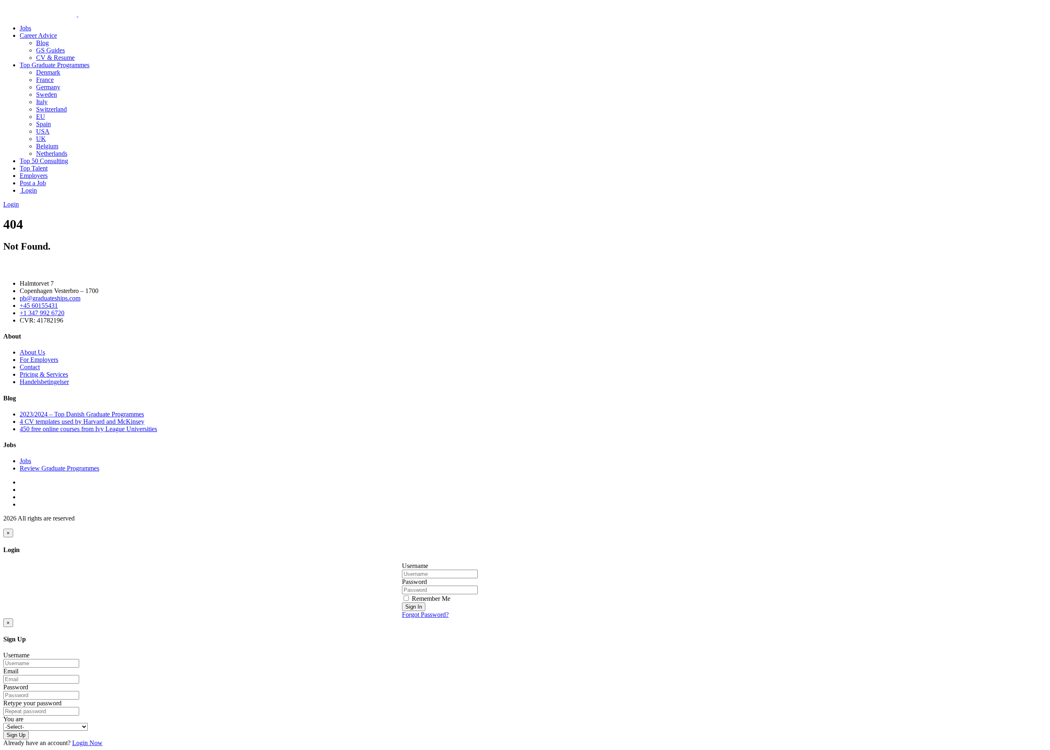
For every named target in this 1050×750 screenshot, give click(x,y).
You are (13, 719)
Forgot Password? (425, 614)
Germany (48, 87)
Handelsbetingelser (44, 381)
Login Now (87, 742)
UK (41, 138)
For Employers (39, 359)
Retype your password (32, 703)
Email (10, 671)
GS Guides (50, 50)
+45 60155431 (39, 305)
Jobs (25, 28)
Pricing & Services (44, 374)
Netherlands (51, 153)
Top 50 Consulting (44, 160)
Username (415, 565)
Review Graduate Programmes (59, 468)
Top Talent (34, 168)
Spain (43, 123)
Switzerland (51, 109)
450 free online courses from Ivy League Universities (88, 428)
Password (414, 581)
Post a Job (33, 183)
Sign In (413, 607)
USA (43, 131)
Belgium (47, 146)
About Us (32, 352)
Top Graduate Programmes (54, 64)
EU (40, 116)
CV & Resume (55, 57)
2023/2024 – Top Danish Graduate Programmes (82, 414)
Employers (34, 175)
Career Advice (38, 35)
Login (28, 190)
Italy (42, 101)
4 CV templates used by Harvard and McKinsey (82, 421)
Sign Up (16, 735)
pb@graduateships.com (50, 298)
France (45, 79)
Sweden (46, 94)
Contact (30, 367)
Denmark (48, 72)
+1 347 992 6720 (42, 312)
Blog (42, 42)
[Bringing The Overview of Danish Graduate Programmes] (77, 14)
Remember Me (430, 598)
